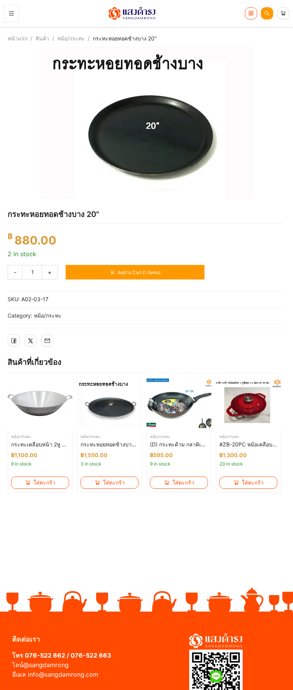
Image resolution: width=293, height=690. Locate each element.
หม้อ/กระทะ (71, 38)
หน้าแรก (17, 38)
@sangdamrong (46, 665)
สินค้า (42, 38)
